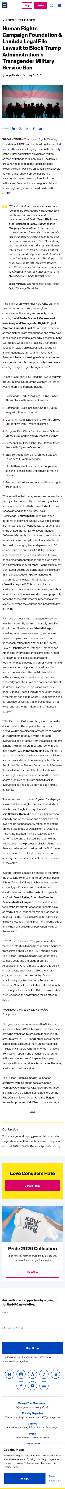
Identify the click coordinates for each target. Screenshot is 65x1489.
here (13, 1014)
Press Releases (20, 20)
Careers (32, 1423)
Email (11, 1312)
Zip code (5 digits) (18, 1328)
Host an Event (32, 1443)
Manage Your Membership (32, 1403)
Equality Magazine (32, 1413)
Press (32, 1433)
